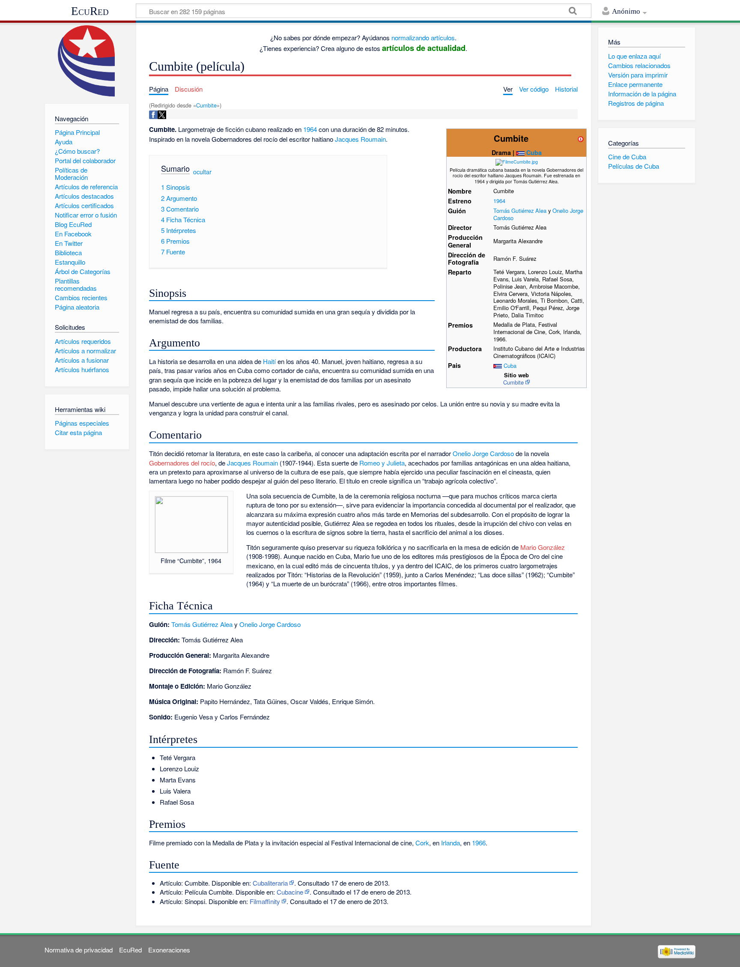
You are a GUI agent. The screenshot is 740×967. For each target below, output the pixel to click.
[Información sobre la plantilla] (580, 138)
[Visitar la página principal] (86, 61)
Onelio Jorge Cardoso (483, 453)
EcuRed (90, 11)
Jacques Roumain (360, 138)
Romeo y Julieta (382, 462)
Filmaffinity (265, 901)
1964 (499, 201)
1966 (479, 842)
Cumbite (206, 105)
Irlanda (450, 842)
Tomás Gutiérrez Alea (519, 210)
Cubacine (290, 891)
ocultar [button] (202, 171)
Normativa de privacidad (79, 949)
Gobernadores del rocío (182, 462)
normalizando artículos (423, 37)
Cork (422, 842)
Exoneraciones (169, 949)
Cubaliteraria (270, 882)
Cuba (534, 152)
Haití (269, 361)
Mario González (542, 547)
